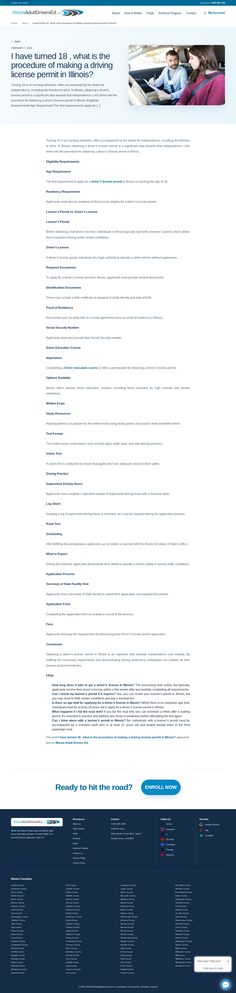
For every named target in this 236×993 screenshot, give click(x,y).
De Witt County (17, 952)
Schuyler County (182, 903)
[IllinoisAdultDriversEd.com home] (48, 13)
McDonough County (129, 917)
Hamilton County (73, 906)
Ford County (71, 885)
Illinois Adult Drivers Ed (71, 742)
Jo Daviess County (74, 941)
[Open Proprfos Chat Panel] (225, 984)
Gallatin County (72, 896)
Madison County (127, 899)
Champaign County (19, 917)
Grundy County (72, 903)
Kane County (71, 948)
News (25, 23)
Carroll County (17, 910)
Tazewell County (182, 924)
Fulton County (72, 892)
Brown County (17, 899)
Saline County (181, 896)
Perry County (126, 955)
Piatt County (126, 959)
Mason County (127, 910)
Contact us (78, 853)
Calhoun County (18, 906)
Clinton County (17, 931)
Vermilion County (182, 931)
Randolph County (182, 885)
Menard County (127, 927)
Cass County (16, 913)
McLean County (127, 924)
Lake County (71, 966)
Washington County (183, 941)
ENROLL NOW (161, 787)
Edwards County (18, 966)
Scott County (180, 906)
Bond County (16, 892)
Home (14, 23)
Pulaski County (127, 969)
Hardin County (72, 913)
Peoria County (127, 952)
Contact (191, 13)
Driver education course (81, 367)
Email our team (117, 829)
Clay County (16, 927)
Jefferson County (73, 934)
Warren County (181, 938)
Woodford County (182, 966)
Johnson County (73, 945)
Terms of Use (79, 863)
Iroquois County (72, 924)
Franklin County (72, 889)
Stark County (180, 917)
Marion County (127, 903)
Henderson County (74, 917)
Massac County (127, 913)
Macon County (127, 892)
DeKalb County (17, 948)
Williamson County (183, 959)
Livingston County (128, 885)
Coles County (16, 934)
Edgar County (17, 962)
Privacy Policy (79, 858)
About (116, 13)
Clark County (16, 924)
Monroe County (127, 934)
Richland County (182, 889)
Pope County (126, 966)
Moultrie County (127, 945)
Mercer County (127, 931)
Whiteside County (182, 952)
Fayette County (17, 973)
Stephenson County (183, 920)
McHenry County (128, 920)
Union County (181, 927)
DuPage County (18, 959)
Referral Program (170, 13)
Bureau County (17, 903)
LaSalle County (72, 962)
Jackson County (72, 927)
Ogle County (126, 948)
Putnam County (127, 973)
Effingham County (18, 969)
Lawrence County (73, 969)
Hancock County (73, 910)
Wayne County (181, 945)
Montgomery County (129, 938)
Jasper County (72, 931)
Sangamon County (183, 899)
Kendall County (72, 955)
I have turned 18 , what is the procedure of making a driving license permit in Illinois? (117, 737)
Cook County (16, 938)
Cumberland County (19, 945)
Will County (180, 955)
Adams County (17, 885)
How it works (78, 829)
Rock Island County (183, 892)
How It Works (133, 13)
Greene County (72, 899)
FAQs (150, 13)
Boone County (17, 896)
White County (181, 948)
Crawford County (18, 941)
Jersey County (72, 938)
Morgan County (127, 941)
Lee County (71, 973)
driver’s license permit (106, 181)
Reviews (77, 838)
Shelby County (181, 910)
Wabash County (182, 934)
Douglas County (18, 955)
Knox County (71, 959)
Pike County (126, 962)
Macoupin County (128, 896)
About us (77, 824)
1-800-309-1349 (118, 824)
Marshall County (127, 906)
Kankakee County (73, 952)
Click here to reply (213, 968)
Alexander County (18, 889)
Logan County (127, 889)
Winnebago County (183, 962)
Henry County (71, 920)
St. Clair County (182, 913)
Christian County (18, 920)
